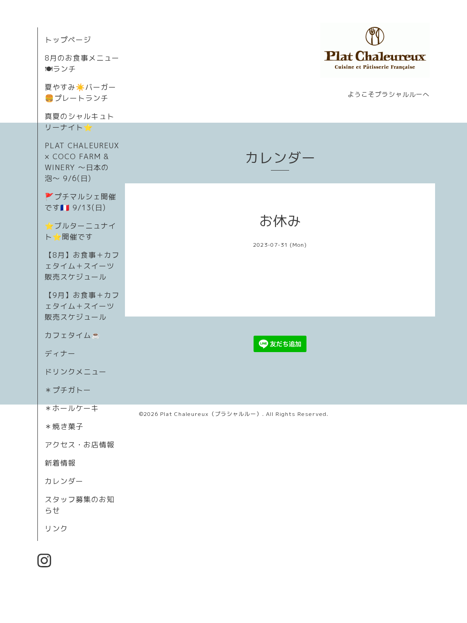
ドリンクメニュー (76, 372)
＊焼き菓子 (64, 426)
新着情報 (60, 463)
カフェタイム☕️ (73, 335)
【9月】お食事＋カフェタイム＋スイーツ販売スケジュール (82, 306)
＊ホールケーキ (72, 408)
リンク (56, 529)
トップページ (68, 40)
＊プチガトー (68, 390)
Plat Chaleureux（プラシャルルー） (211, 414)
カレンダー (64, 481)
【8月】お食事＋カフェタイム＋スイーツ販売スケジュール (82, 266)
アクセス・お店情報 (79, 445)
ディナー (60, 353)
